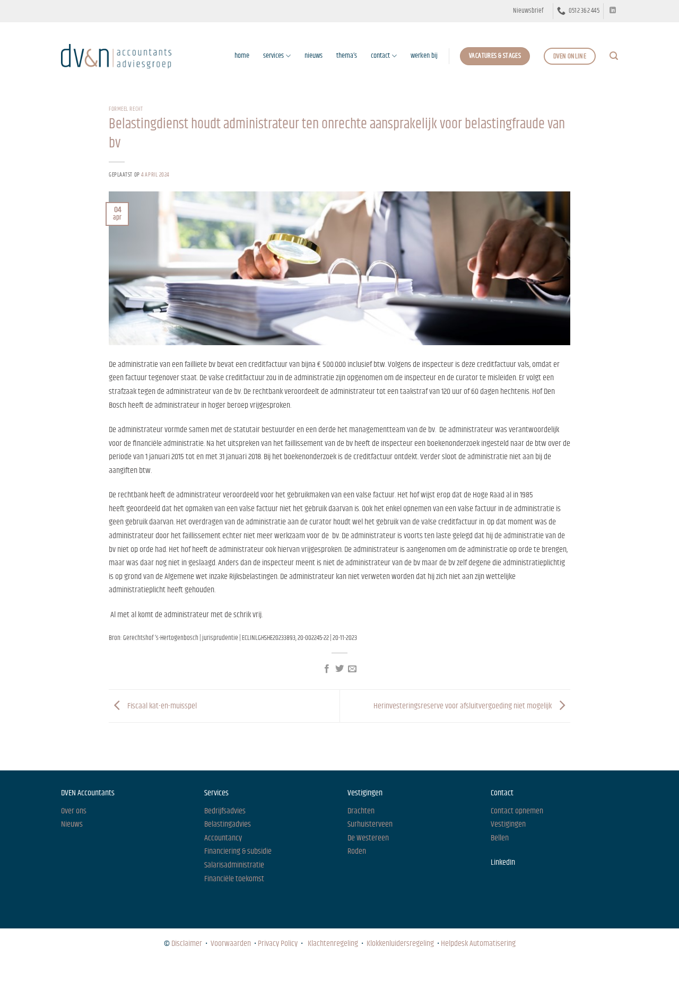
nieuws (313, 56)
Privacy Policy (278, 943)
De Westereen (368, 838)
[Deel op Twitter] (339, 669)
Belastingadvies (227, 824)
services (273, 56)
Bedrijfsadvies (225, 811)
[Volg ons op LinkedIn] (613, 10)
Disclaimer (186, 943)
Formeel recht (126, 108)
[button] (528, 11)
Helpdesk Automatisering (478, 943)
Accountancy (223, 838)
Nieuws (70, 973)
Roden (356, 851)
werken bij (424, 56)
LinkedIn (503, 862)
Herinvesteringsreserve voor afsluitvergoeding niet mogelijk (463, 706)
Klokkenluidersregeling (400, 943)
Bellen (500, 838)
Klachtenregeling (333, 943)
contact (380, 56)
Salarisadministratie (234, 865)
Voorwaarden (231, 943)
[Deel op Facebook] (326, 669)
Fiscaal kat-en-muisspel (161, 706)
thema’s (346, 56)
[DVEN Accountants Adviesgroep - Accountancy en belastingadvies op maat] (116, 56)
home (241, 56)
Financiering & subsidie (238, 851)
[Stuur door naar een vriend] (352, 669)
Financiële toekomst (234, 878)
